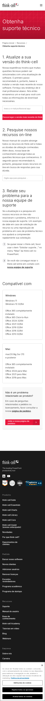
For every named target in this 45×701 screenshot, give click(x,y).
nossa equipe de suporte (20, 267)
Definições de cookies (22, 683)
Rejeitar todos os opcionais (22, 690)
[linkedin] (3, 476)
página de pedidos (21, 411)
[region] (22, 681)
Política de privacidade (20, 678)
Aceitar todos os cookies (22, 696)
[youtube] (8, 476)
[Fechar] (42, 665)
